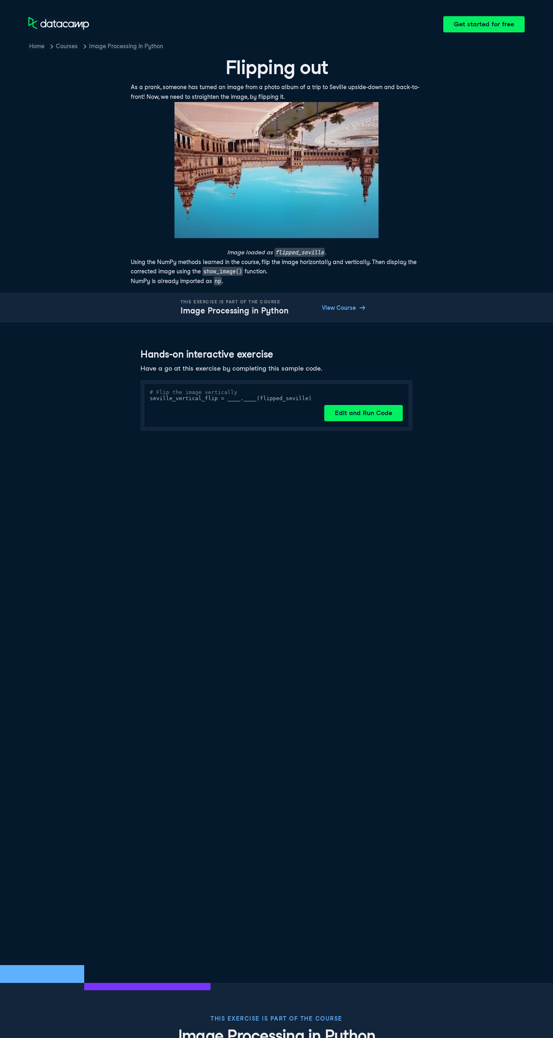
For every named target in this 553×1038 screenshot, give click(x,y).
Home (37, 46)
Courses (67, 46)
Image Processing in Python (126, 46)
